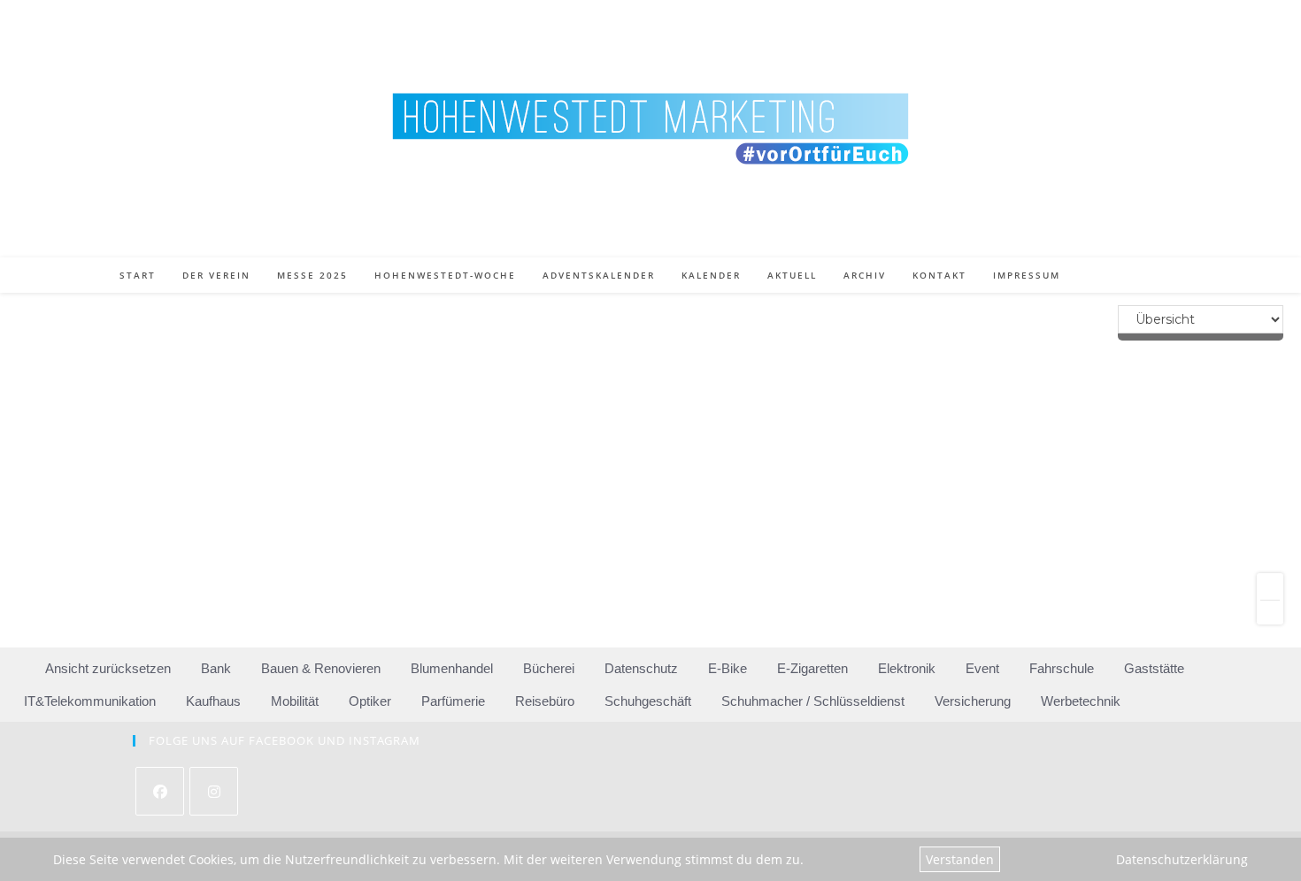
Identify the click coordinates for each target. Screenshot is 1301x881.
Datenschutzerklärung (1182, 859)
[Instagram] (213, 791)
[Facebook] (159, 791)
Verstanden (960, 859)
